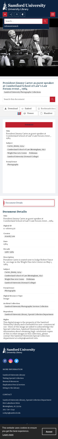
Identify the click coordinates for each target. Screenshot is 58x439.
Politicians (33, 153)
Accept (49, 431)
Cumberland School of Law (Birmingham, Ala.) (26, 149)
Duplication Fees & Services (14, 384)
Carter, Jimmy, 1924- (16, 146)
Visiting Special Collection (13, 378)
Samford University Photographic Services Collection (26, 306)
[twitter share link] (16, 361)
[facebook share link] (5, 361)
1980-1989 (9, 252)
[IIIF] (19, 113)
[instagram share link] (10, 361)
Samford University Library (14, 375)
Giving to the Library (11, 388)
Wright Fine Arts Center (17, 153)
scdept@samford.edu (11, 413)
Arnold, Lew (10, 236)
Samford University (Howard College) (22, 156)
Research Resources (11, 381)
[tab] (29, 124)
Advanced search (11, 26)
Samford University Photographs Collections (22, 92)
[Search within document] (52, 99)
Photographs (12, 164)
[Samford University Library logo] (24, 6)
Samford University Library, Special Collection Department (29, 314)
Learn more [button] (8, 435)
